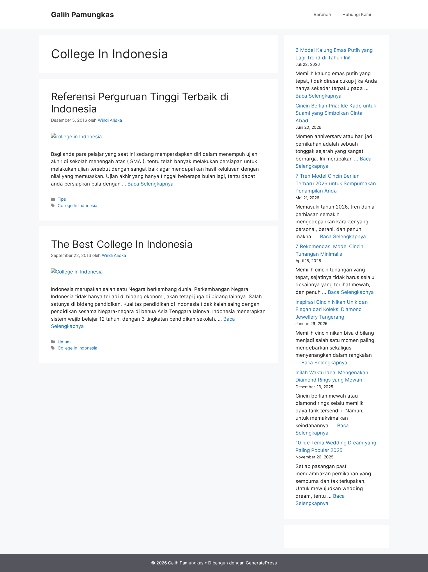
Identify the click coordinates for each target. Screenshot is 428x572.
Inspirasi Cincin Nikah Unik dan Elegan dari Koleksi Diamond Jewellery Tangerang (332, 309)
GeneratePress (261, 563)
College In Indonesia (77, 205)
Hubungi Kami (356, 14)
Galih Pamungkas (82, 14)
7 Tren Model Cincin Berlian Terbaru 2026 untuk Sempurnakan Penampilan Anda (336, 183)
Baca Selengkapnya (151, 184)
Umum (64, 341)
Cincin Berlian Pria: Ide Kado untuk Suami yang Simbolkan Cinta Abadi (336, 113)
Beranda (322, 14)
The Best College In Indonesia (122, 244)
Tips (62, 199)
